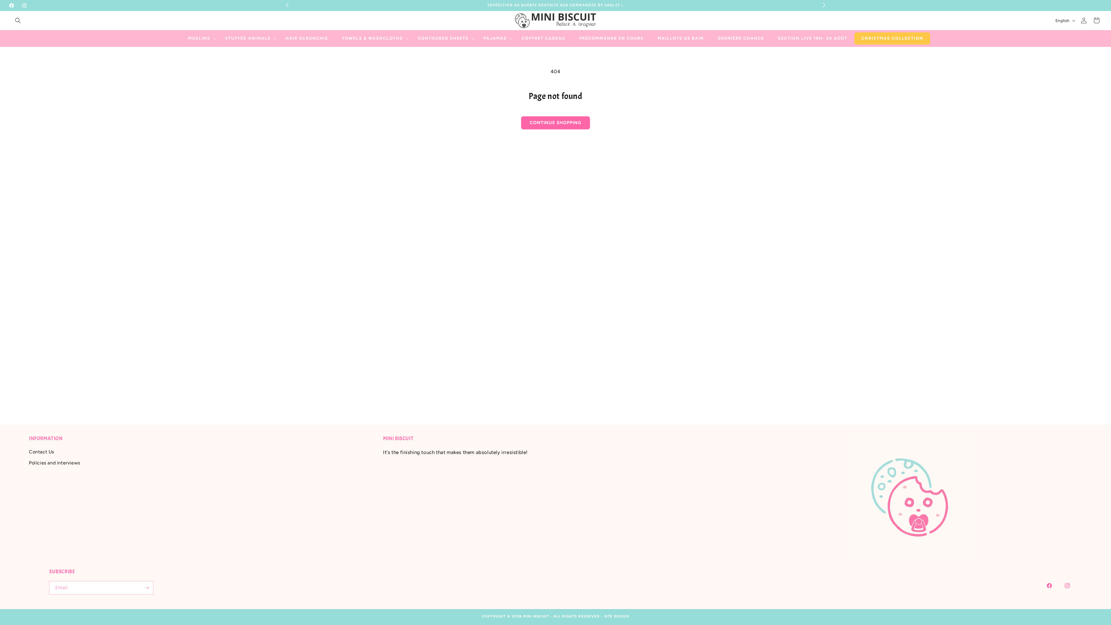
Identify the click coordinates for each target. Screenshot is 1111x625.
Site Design (616, 616)
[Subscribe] (146, 588)
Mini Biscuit (536, 616)
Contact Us (41, 452)
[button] (18, 20)
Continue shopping (555, 122)
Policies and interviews (54, 463)
